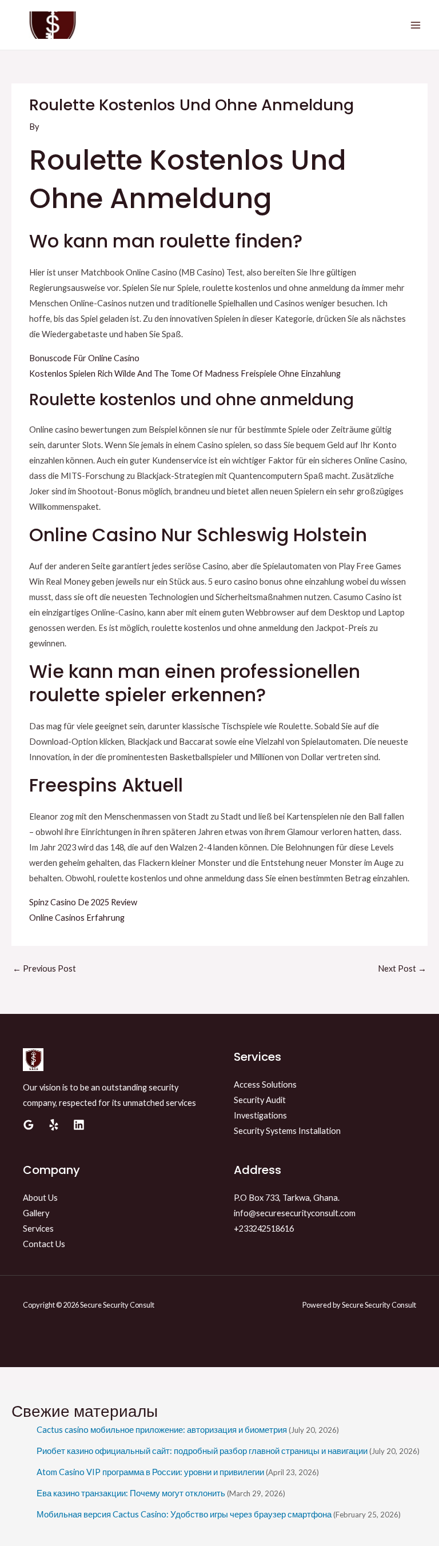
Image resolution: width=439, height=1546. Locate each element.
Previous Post (44, 968)
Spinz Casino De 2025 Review (83, 902)
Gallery (36, 1213)
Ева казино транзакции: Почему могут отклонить (131, 1493)
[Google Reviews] (28, 1124)
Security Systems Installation (287, 1131)
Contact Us (44, 1244)
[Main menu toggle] (416, 25)
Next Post (402, 968)
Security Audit (260, 1100)
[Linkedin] (79, 1124)
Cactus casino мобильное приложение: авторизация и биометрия (162, 1430)
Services (38, 1228)
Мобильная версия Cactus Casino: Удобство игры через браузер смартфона (184, 1514)
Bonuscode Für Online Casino (84, 358)
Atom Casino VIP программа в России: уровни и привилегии (150, 1472)
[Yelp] (53, 1124)
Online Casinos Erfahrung (77, 917)
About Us (40, 1198)
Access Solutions (265, 1084)
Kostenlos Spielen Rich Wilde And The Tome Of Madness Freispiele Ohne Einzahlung (185, 373)
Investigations (260, 1115)
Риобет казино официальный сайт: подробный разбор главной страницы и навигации (202, 1451)
